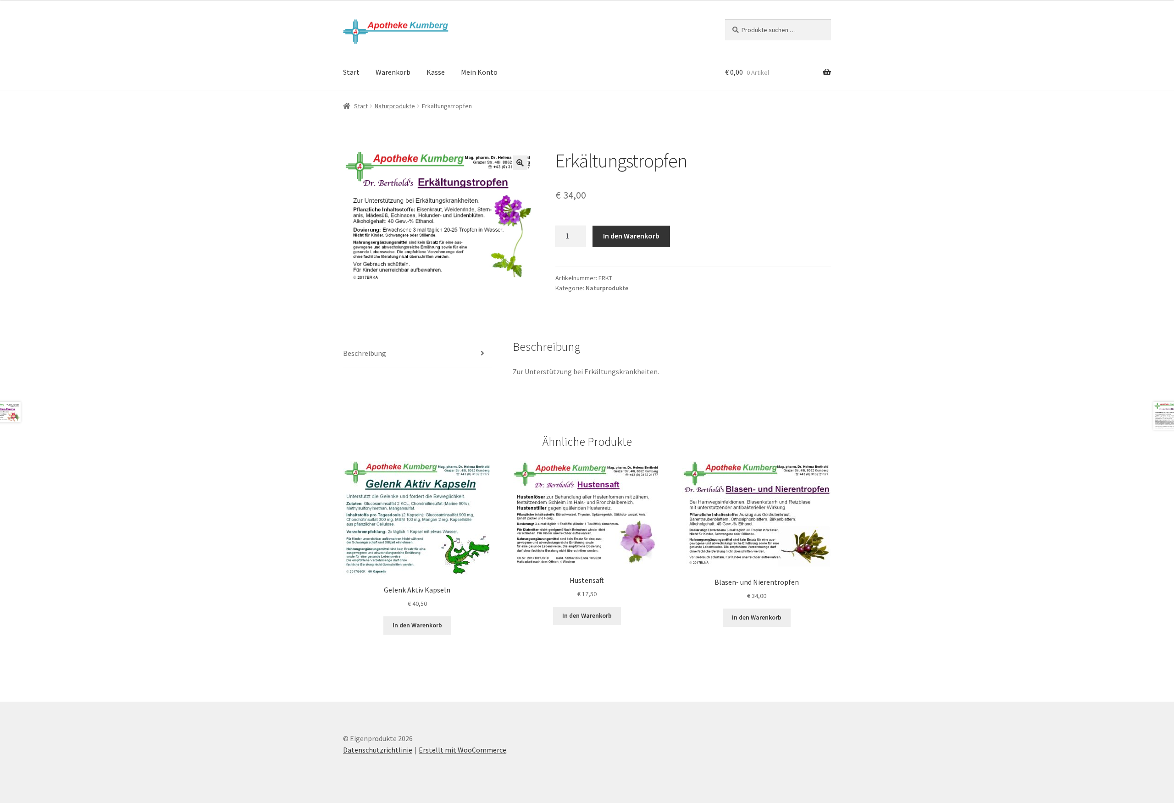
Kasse (435, 72)
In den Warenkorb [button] (417, 625)
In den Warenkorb (631, 235)
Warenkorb (393, 72)
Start (351, 72)
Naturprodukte (395, 106)
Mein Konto (479, 72)
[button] (520, 162)
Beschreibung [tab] (364, 353)
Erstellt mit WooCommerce (462, 749)
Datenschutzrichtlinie (377, 749)
